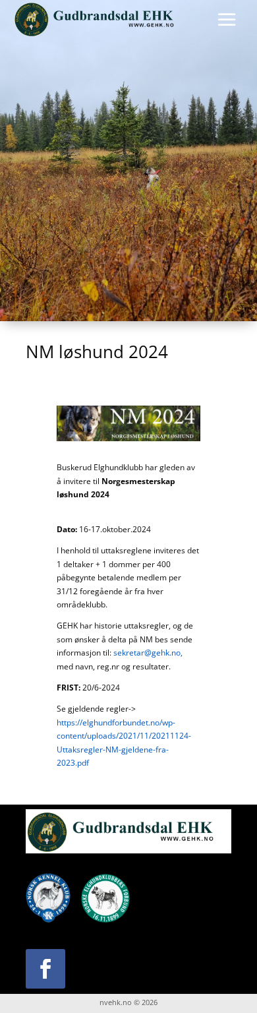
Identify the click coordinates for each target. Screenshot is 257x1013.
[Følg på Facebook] (45, 969)
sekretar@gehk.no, (148, 652)
